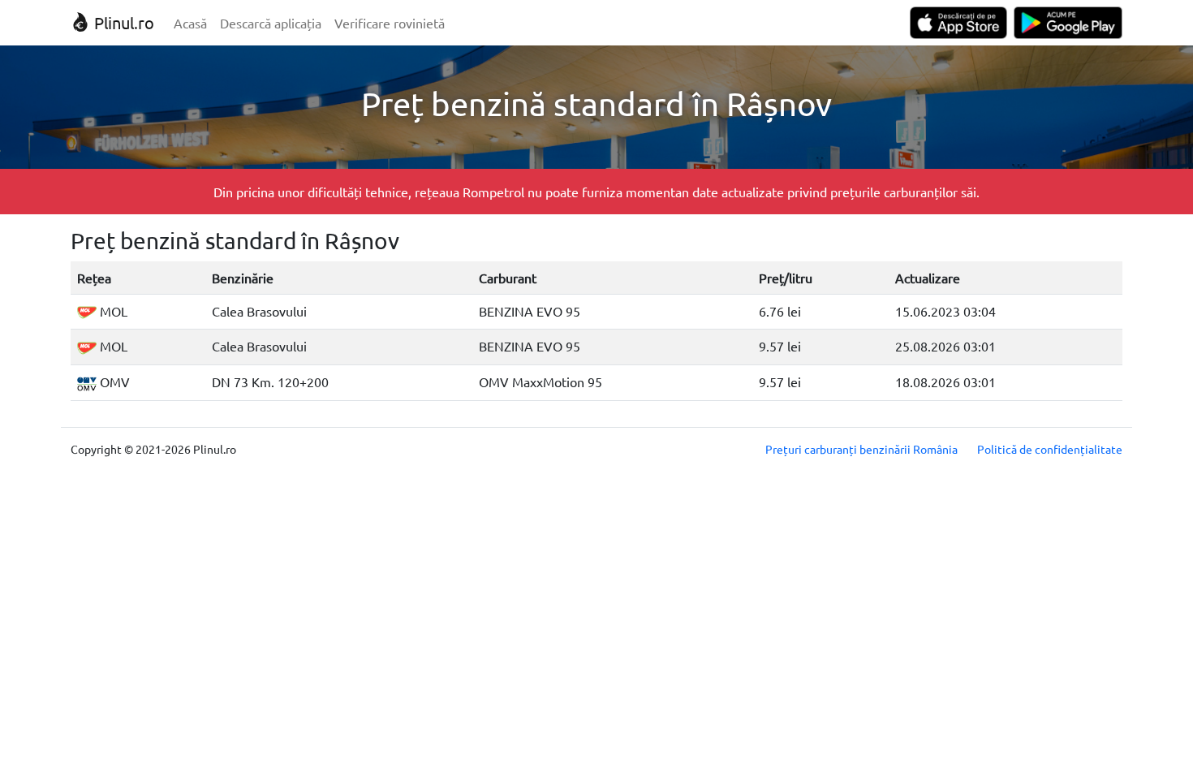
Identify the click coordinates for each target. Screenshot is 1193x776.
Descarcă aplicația (270, 23)
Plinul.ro (122, 22)
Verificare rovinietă (389, 23)
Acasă (190, 23)
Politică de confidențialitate (1049, 449)
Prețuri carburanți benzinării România (861, 449)
